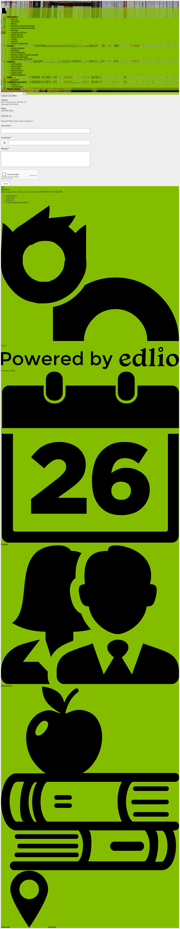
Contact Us (15, 84)
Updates (14, 39)
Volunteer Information (19, 43)
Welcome (14, 19)
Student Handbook (18, 75)
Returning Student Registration (23, 26)
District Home (11, 196)
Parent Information (18, 52)
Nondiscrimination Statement (17, 202)
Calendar (14, 41)
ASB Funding (16, 64)
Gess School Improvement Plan (23, 28)
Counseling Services (19, 32)
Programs (14, 30)
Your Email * (6, 138)
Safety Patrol (16, 68)
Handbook (15, 50)
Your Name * (6, 126)
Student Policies (17, 70)
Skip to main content (9, 2)
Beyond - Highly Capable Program (24, 55)
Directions (52, 927)
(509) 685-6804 (56, 192)
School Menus (16, 66)
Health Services (17, 34)
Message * (5, 149)
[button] (12, 17)
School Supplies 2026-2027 (21, 59)
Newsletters (15, 21)
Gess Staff (15, 79)
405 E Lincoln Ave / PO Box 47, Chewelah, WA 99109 (22, 192)
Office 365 (10, 200)
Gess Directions (17, 86)
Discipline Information (19, 57)
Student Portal (16, 73)
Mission (14, 23)
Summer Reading (17, 48)
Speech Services (17, 37)
